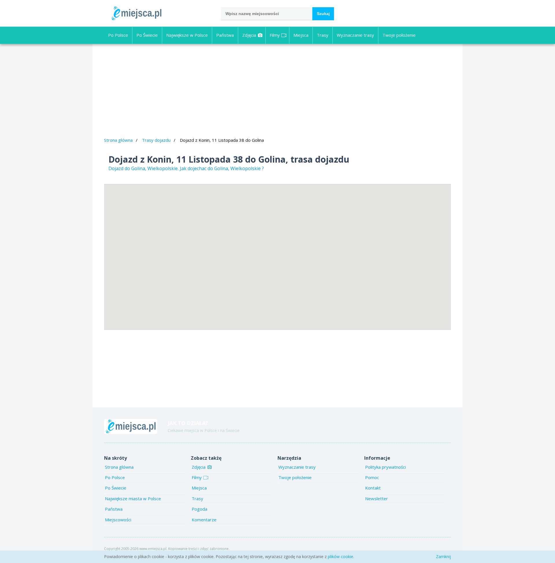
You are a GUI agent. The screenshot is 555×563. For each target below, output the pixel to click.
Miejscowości (118, 519)
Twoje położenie (399, 35)
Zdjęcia (249, 35)
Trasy (322, 35)
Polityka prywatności (385, 467)
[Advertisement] (277, 91)
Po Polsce (118, 35)
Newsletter (376, 498)
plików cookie (340, 556)
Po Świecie (147, 35)
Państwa (225, 35)
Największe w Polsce (187, 35)
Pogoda (199, 509)
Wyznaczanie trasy (355, 35)
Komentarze (204, 519)
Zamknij (443, 556)
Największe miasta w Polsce (133, 498)
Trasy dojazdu (156, 140)
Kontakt (373, 488)
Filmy (275, 35)
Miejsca (300, 35)
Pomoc (372, 477)
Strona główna (118, 140)
